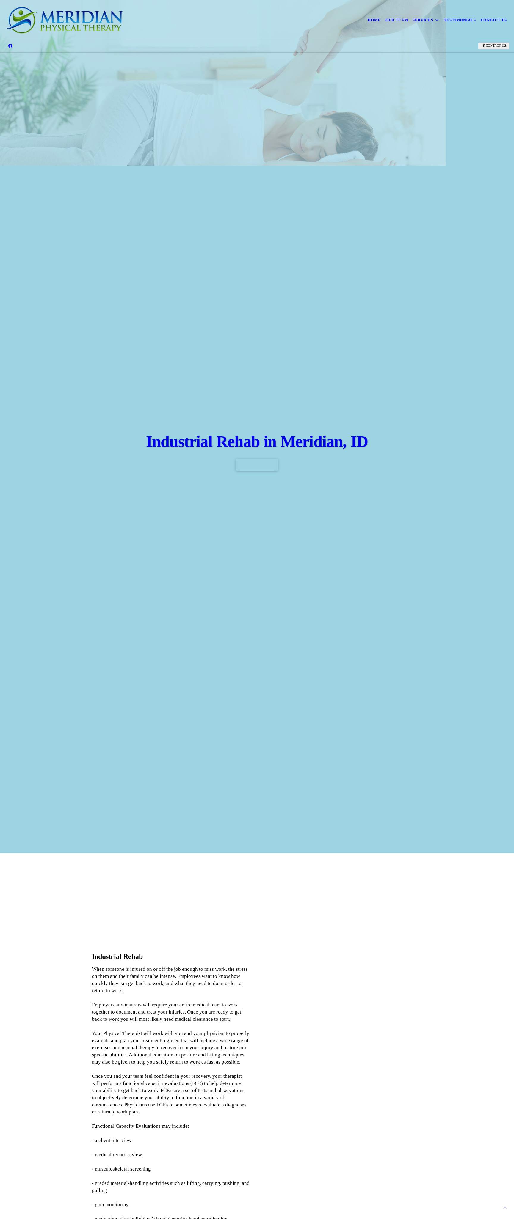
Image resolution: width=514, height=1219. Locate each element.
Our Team (397, 20)
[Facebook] (10, 46)
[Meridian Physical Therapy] (66, 20)
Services (423, 20)
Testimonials (460, 20)
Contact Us (494, 20)
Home (374, 20)
